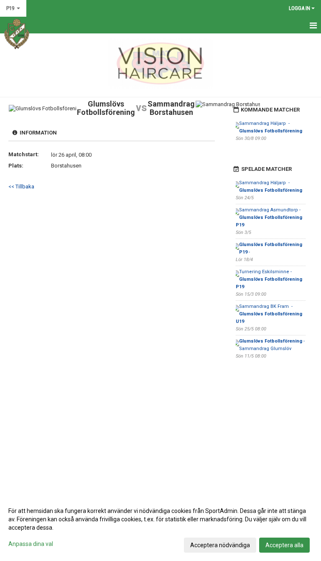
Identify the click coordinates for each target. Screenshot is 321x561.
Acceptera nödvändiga (220, 545)
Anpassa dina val (30, 544)
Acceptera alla (284, 545)
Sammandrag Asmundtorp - (269, 217)
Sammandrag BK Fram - (269, 314)
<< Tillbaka (21, 186)
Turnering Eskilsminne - (269, 279)
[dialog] (160, 527)
